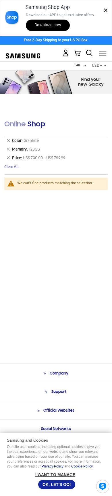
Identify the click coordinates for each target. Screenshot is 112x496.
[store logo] (23, 50)
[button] (84, 65)
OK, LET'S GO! (57, 484)
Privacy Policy (52, 466)
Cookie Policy (82, 466)
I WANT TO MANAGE (55, 474)
